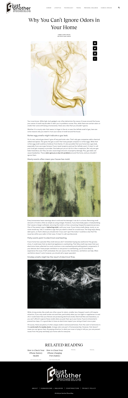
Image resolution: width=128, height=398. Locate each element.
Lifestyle (57, 7)
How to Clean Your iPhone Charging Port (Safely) (54, 353)
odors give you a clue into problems (58, 153)
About (35, 388)
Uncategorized (35, 359)
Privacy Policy (89, 388)
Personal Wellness (91, 7)
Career (48, 7)
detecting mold (52, 227)
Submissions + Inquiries (52, 388)
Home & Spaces (106, 7)
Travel (78, 7)
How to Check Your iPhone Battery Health (35, 353)
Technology (68, 7)
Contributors (72, 388)
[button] (95, 43)
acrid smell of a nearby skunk (40, 327)
